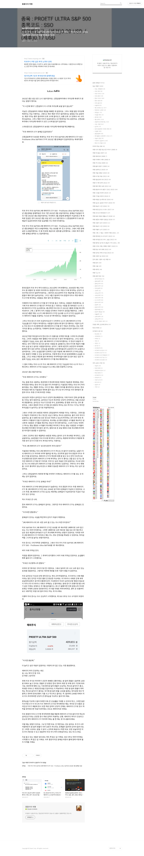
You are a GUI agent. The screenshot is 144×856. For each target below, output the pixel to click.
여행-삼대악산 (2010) (100, 170)
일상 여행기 (98, 86)
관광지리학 (99, 307)
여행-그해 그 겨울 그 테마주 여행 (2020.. (106, 233)
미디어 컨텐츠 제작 (101, 321)
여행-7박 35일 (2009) (100, 163)
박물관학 (98, 314)
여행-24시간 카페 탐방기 (101, 213)
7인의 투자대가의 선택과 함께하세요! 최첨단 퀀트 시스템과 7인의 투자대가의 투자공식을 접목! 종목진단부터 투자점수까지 (47, 79)
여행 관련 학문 (98, 276)
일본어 (97, 385)
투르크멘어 (98, 373)
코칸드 (97, 343)
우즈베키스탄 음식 (101, 350)
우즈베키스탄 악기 (100, 353)
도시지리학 (99, 300)
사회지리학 (99, 298)
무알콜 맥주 (99, 115)
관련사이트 (112, 848)
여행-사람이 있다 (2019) (101, 223)
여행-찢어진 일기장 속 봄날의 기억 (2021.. (106, 243)
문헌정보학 (99, 134)
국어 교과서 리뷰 (99, 363)
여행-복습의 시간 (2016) (101, 206)
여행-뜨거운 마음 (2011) (101, 176)
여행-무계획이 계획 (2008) (101, 160)
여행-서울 (97, 266)
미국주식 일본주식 (101, 141)
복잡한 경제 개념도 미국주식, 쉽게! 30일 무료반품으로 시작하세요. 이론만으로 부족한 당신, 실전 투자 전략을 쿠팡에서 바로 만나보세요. (53, 65)
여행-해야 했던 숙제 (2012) (102, 186)
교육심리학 (99, 319)
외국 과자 (98, 91)
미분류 (98, 131)
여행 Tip (96, 273)
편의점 (98, 117)
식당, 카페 (99, 124)
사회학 (98, 291)
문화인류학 (99, 281)
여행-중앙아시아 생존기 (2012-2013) (105, 189)
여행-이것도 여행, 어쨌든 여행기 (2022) (105, 246)
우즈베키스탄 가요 (101, 357)
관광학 (98, 305)
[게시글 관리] (31, 755)
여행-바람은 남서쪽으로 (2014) (103, 199)
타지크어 (98, 382)
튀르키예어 (98, 368)
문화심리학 (99, 284)
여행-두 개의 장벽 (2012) (101, 183)
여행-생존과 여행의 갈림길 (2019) (104, 219)
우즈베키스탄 (98, 331)
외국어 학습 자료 (99, 146)
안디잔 (97, 346)
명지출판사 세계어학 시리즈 (103, 136)
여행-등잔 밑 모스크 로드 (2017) (103, 209)
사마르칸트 (98, 336)
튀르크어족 (97, 328)
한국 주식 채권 (100, 143)
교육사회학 (99, 316)
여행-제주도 (97, 269)
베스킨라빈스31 (100, 108)
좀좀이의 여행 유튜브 (115, 845)
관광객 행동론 (100, 312)
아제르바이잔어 (100, 370)
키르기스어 (98, 380)
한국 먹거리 (99, 98)
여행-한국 (97, 263)
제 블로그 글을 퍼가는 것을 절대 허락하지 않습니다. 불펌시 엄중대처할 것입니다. (48, 813)
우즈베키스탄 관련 (101, 360)
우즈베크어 (98, 348)
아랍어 (98, 366)
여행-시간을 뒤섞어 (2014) (102, 193)
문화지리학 (99, 286)
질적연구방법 (99, 279)
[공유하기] (28, 755)
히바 (97, 341)
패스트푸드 (99, 119)
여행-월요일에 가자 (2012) (102, 179)
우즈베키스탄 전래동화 (102, 355)
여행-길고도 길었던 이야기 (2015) (104, 203)
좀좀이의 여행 (27, 4)
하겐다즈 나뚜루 (100, 110)
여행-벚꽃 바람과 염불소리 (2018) (104, 216)
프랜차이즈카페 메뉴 (102, 122)
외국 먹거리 (99, 94)
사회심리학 (99, 293)
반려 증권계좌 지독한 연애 (103, 129)
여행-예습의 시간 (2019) (101, 226)
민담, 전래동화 (100, 89)
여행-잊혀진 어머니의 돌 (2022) (103, 253)
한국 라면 (98, 101)
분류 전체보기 (99, 83)
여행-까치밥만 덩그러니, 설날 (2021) (105, 239)
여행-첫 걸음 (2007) (100, 153)
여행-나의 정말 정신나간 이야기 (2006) (105, 150)
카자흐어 (98, 377)
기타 (97, 387)
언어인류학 (98, 288)
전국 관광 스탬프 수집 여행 (102, 259)
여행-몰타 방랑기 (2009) (101, 166)
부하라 (97, 339)
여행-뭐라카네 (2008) (100, 156)
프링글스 (98, 112)
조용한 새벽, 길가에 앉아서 (102, 324)
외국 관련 (99, 96)
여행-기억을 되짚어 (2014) (101, 196)
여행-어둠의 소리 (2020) (101, 229)
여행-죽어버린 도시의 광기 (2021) (104, 236)
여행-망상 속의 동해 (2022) (102, 249)
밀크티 (98, 126)
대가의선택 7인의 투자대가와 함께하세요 (39, 76)
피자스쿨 (98, 103)
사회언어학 (99, 295)
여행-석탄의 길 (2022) (100, 256)
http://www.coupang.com (32, 58)
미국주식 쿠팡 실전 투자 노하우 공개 (38, 61)
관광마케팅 (99, 309)
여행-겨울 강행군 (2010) (101, 173)
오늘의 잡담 (99, 138)
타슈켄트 (98, 334)
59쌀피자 (98, 105)
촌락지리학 (99, 302)
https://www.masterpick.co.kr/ (34, 73)
